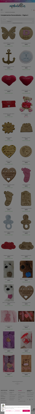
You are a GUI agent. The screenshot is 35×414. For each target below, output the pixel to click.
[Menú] (4, 404)
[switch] (3, 410)
